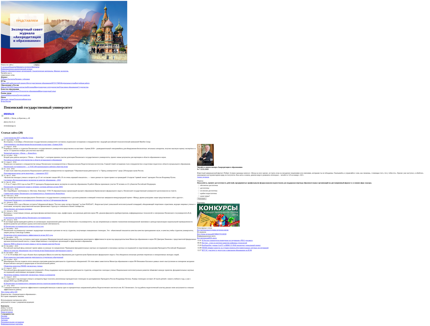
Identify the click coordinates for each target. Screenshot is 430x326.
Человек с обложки (22, 79)
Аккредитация (6, 91)
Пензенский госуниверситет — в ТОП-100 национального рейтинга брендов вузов (36, 167)
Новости (4, 83)
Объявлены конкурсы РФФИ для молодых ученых (23, 266)
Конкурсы (27, 99)
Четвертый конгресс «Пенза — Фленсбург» (20, 153)
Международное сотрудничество (46, 87)
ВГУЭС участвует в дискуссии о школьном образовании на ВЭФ (227, 250)
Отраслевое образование (68, 87)
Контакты (35, 67)
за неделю (218, 230)
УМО (58, 83)
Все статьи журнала (204, 234)
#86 (216, 234)
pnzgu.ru (9, 113)
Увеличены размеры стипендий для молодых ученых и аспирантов (29, 275)
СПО (8, 87)
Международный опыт (47, 91)
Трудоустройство (23, 95)
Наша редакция (7, 312)
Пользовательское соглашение (12, 322)
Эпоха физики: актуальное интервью (18, 209)
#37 (219, 234)
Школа (3, 87)
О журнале (5, 67)
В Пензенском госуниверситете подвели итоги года (24, 226)
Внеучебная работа (82, 83)
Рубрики (4, 79)
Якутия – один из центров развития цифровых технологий (224, 243)
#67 (213, 234)
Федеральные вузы (68, 83)
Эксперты (11, 79)
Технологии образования (29, 91)
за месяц (225, 230)
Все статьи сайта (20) (9, 292)
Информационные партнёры (12, 324)
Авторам (4, 320)
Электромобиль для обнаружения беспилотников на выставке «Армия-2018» (33, 144)
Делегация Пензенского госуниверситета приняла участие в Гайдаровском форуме (35, 200)
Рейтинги (15, 91)
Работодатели (12, 95)
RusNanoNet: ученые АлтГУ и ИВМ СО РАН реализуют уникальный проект (231, 245)
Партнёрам (5, 318)
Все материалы (203, 230)
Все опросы (424, 181)
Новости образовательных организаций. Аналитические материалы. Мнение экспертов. (35, 70)
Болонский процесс (19, 83)
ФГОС (53, 83)
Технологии (18, 99)
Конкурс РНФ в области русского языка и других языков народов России (32, 244)
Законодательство (20, 87)
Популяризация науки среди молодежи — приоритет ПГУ (26, 173)
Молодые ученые (7, 99)
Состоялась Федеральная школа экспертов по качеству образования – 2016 (32, 180)
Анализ (4, 95)
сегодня (212, 230)
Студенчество (83, 87)
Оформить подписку (24, 67)
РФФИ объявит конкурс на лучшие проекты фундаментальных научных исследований (235, 248)
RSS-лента (213, 238)
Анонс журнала (203, 177)
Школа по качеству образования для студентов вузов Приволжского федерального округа (38, 251)
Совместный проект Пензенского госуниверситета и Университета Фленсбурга (34, 193)
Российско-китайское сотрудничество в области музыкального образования (33, 160)
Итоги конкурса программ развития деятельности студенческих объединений (33, 257)
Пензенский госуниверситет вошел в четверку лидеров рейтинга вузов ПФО (33, 187)
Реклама (4, 316)
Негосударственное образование (39, 83)
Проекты (12, 67)
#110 (222, 234)
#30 (225, 234)
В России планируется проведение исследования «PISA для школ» (227, 240)
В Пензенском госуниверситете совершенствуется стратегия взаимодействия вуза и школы (38, 283)
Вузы (10, 83)
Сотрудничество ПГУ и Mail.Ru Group (18, 138)
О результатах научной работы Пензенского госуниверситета (27, 218)
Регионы (30, 87)
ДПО (12, 87)
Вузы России (6, 101)
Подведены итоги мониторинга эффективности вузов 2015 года (28, 235)
